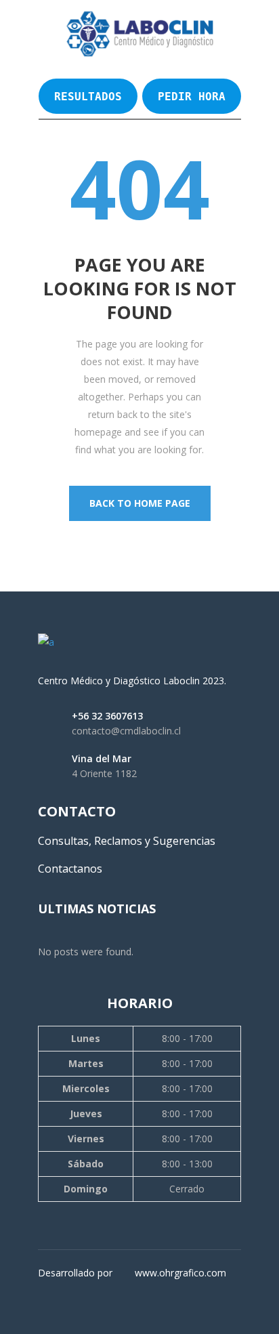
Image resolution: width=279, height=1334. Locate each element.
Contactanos (70, 868)
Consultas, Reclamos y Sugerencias (126, 840)
